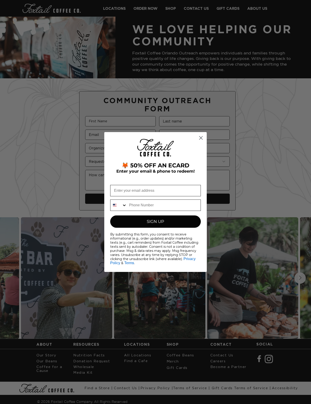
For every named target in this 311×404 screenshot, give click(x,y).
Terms (129, 263)
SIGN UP (155, 221)
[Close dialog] (201, 138)
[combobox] (118, 205)
